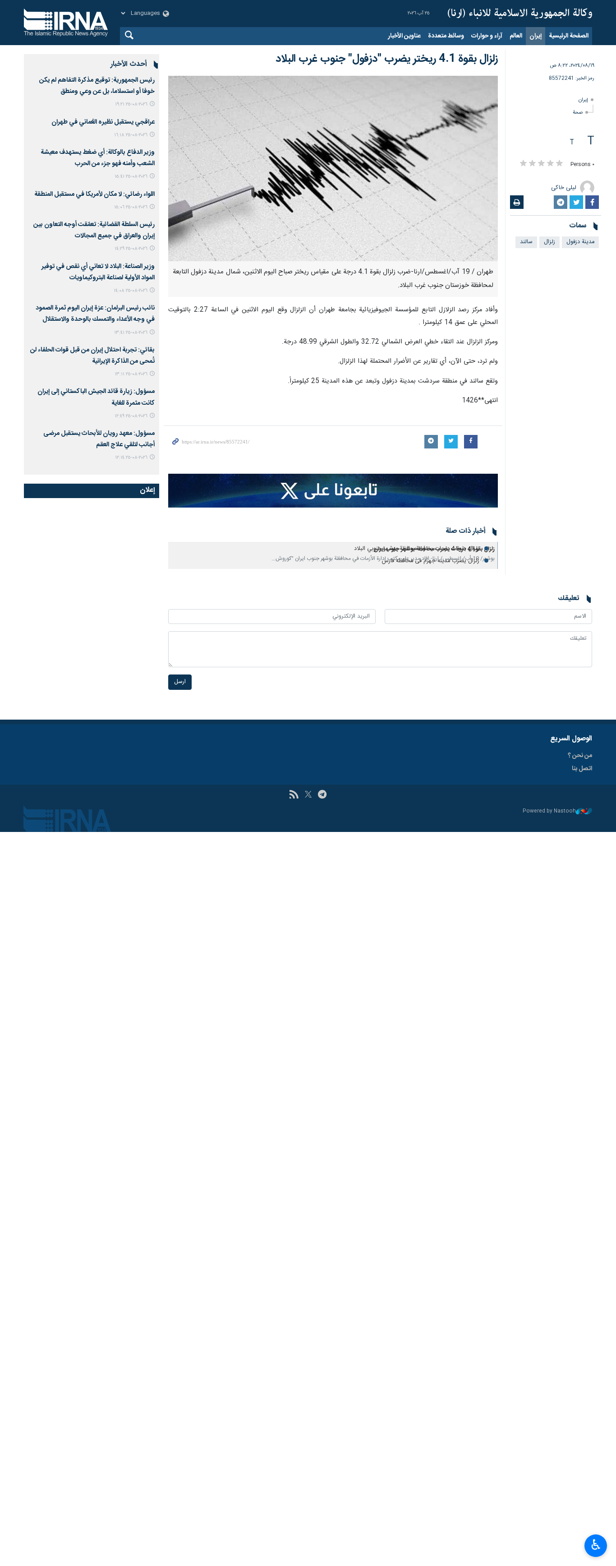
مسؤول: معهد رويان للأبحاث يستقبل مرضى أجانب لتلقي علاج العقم (99, 439)
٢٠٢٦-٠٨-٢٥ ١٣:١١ (131, 374)
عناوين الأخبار (404, 36)
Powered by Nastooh (549, 811)
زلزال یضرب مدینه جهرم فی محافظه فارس (430, 561)
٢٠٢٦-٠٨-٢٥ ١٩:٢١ (131, 104)
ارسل (180, 682)
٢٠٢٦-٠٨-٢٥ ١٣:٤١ (130, 332)
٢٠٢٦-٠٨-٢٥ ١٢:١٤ (131, 457)
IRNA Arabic (520, 14)
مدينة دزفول (580, 242)
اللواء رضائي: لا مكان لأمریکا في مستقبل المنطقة (94, 194)
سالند (526, 242)
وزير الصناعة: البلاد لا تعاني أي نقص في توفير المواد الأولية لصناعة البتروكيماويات (98, 272)
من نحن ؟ (580, 755)
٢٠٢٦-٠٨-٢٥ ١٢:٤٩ (131, 416)
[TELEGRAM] (322, 795)
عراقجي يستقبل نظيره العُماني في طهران (103, 122)
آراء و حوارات (486, 36)
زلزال (549, 242)
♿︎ (595, 1545)
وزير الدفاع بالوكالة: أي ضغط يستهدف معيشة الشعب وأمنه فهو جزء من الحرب (98, 158)
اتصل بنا (582, 768)
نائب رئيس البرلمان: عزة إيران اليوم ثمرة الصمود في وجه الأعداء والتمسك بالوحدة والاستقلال (95, 314)
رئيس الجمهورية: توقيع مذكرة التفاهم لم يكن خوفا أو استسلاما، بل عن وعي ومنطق (97, 86)
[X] (308, 795)
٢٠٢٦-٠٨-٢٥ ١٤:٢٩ (131, 249)
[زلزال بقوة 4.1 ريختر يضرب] (333, 168)
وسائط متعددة (446, 36)
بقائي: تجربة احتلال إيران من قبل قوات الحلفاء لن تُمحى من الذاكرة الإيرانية (92, 356)
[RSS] (294, 795)
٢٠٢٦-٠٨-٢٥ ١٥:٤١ (131, 176)
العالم (516, 36)
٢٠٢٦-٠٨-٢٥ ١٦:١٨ (130, 135)
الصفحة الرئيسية (568, 36)
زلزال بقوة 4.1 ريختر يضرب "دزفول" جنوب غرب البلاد (387, 59)
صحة (578, 112)
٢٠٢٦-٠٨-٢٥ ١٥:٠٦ (130, 207)
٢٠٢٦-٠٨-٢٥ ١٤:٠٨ (130, 290)
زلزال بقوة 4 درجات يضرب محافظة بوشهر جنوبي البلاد (416, 549)
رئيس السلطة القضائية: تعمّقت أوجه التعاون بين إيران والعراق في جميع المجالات (94, 230)
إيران (535, 36)
